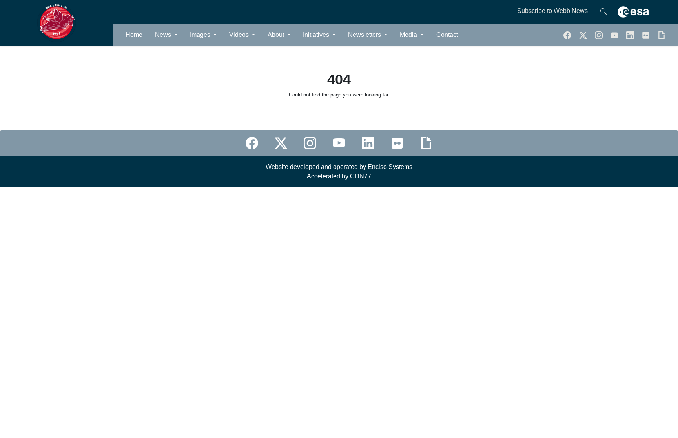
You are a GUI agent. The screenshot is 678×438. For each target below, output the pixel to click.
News (164, 34)
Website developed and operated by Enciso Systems (339, 167)
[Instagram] (310, 143)
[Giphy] (661, 34)
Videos (239, 34)
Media (409, 34)
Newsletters (365, 34)
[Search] (603, 11)
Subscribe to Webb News (552, 10)
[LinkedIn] (631, 34)
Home (134, 34)
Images (201, 34)
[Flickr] (646, 34)
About (277, 34)
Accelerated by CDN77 (339, 176)
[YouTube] (615, 34)
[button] (599, 34)
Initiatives (317, 34)
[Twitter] (584, 34)
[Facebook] (568, 34)
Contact (447, 34)
